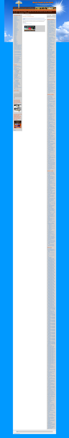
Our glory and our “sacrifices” (51, 51)
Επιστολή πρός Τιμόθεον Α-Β (17, 56)
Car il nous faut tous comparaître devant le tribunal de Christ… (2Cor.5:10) (51, 147)
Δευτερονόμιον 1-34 (16, 19)
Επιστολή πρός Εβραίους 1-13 (17, 58)
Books (33, 11)
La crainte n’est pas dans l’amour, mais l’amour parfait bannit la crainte (51, 131)
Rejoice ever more (50, 50)
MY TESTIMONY (27, 13)
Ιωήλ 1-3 (15, 36)
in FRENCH (16, 71)
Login (17, 431)
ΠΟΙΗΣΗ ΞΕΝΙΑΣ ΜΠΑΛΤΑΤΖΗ (17, 87)
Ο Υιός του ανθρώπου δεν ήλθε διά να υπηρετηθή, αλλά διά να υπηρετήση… (51, 194)
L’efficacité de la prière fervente (51, 138)
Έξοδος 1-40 (15, 17)
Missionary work (50, 55)
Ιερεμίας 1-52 (15, 32)
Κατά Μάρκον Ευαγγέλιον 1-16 (17, 45)
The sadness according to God (51, 30)
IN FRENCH (16, 80)
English (17, 11)
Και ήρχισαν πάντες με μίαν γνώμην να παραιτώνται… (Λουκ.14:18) (51, 200)
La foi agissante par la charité (51, 128)
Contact (38, 11)
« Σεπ (14, 98)
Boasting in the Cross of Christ (51, 70)
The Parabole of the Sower (51, 34)
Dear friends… (49, 344)
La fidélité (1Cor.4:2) (50, 129)
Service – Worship (50, 428)
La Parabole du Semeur (50, 125)
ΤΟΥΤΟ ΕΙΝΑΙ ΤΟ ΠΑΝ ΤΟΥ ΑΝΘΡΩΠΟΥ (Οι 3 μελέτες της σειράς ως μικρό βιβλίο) (51, 177)
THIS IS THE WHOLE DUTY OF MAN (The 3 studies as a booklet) (51, 23)
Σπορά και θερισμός (50, 186)
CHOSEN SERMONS (21, 13)
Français (19, 11)
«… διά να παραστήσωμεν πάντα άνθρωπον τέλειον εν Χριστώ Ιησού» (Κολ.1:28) (51, 245)
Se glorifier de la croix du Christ (51, 98)
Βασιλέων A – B (16, 23)
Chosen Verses (15, 13)
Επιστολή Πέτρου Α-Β (16, 60)
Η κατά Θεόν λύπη (50, 207)
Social (35, 11)
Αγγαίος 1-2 (15, 42)
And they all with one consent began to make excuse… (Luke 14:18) (51, 74)
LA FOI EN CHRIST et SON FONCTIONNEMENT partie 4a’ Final (51, 127)
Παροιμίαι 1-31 (16, 28)
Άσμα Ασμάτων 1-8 (16, 30)
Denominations (49, 425)
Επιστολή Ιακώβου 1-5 (16, 59)
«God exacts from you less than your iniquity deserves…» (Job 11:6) (51, 82)
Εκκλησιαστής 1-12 (16, 29)
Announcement (50, 11)
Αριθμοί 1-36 (15, 18)
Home (14, 11)
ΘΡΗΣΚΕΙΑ (15, 85)
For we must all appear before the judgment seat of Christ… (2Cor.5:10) (51, 63)
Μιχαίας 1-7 (15, 39)
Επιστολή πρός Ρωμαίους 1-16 (17, 48)
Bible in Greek (41, 11)
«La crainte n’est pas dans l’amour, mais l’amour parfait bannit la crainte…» (51, 160)
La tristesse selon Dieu (50, 121)
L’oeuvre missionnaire (50, 136)
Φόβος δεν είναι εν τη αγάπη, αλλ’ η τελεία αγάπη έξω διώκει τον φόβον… (51, 174)
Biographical (25, 11)
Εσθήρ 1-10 (15, 26)
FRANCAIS (15, 75)
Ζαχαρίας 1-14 (16, 43)
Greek (22, 11)
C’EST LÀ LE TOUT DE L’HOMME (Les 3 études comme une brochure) (51, 149)
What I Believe (30, 11)
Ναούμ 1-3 (15, 40)
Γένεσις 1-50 (15, 16)
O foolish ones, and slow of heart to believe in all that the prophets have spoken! (51, 53)
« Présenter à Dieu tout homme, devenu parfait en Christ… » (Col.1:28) (51, 169)
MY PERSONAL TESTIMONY (17, 78)
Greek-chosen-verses (17, 73)
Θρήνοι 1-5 (15, 33)
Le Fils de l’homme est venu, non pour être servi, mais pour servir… (51, 120)
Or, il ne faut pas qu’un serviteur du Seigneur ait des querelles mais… (51, 102)
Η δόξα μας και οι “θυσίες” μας (51, 209)
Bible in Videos (45, 11)
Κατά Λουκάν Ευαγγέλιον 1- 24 (17, 46)
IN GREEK (16, 81)
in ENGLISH (16, 70)
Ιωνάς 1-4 (15, 38)
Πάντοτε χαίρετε (49, 189)
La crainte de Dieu (50, 132)
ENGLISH (15, 74)
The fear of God (50, 374)
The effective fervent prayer (51, 43)
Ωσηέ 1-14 (15, 35)
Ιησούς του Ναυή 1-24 (16, 20)
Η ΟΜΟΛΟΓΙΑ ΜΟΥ (50, 206)
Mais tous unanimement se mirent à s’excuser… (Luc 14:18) (51, 107)
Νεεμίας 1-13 (15, 25)
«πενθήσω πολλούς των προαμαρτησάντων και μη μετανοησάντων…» (51, 232)
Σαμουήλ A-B (15, 22)
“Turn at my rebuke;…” (50, 83)
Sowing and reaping (50, 422)
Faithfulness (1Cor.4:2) (50, 365)
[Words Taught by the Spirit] (34, 5)
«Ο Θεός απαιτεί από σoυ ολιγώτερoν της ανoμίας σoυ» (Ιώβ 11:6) (51, 234)
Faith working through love (51, 67)
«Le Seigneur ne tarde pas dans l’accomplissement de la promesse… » (51, 158)
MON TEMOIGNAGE (50, 105)
